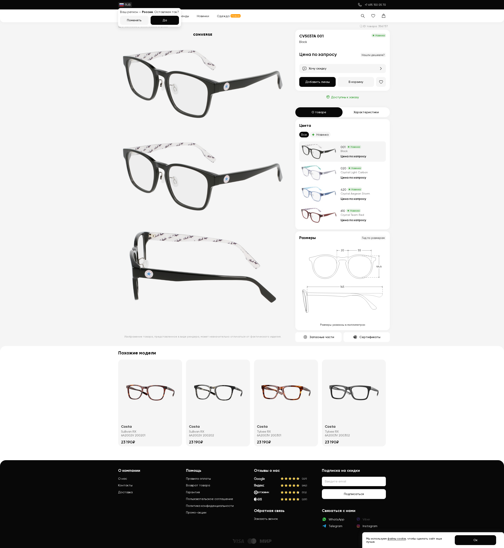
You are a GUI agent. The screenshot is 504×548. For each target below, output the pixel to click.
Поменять (134, 20)
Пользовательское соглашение (209, 499)
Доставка (125, 492)
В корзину (356, 82)
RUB (128, 4)
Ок (475, 540)
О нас (122, 478)
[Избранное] (373, 16)
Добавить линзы (317, 82)
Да (165, 20)
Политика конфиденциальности (210, 506)
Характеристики (366, 112)
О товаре (319, 112)
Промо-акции (196, 512)
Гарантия (193, 492)
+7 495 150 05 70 (375, 4)
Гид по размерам (373, 237)
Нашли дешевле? (373, 55)
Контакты (125, 485)
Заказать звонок (266, 519)
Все (304, 134)
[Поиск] (362, 16)
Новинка (322, 134)
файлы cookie (396, 538)
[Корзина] (383, 16)
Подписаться (354, 494)
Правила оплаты (198, 478)
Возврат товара (198, 485)
